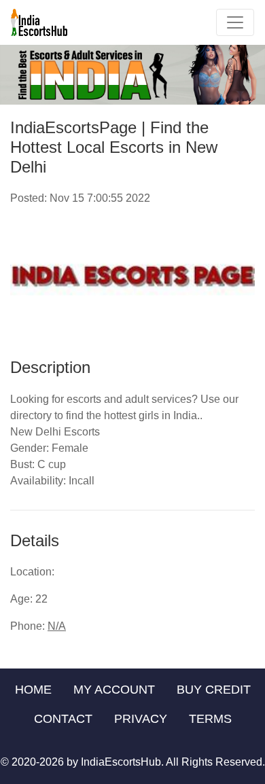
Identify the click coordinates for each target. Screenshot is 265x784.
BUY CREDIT (214, 689)
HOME (33, 689)
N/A (57, 626)
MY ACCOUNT (114, 689)
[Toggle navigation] (235, 22)
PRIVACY (140, 719)
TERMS (210, 719)
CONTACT (63, 719)
